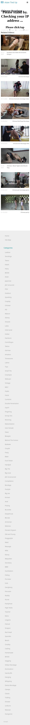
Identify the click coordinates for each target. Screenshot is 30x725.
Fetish (7, 265)
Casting (7, 649)
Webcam (8, 379)
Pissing (7, 506)
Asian (7, 277)
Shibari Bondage (11, 665)
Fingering (8, 412)
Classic (7, 694)
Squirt (7, 408)
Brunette (8, 510)
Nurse (7, 599)
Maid (6, 542)
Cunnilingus (9, 342)
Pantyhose (8, 604)
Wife (6, 551)
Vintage (7, 383)
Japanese (8, 281)
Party (7, 452)
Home (7, 236)
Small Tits (8, 371)
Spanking (8, 297)
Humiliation (9, 571)
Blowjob (8, 436)
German (8, 350)
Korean (7, 497)
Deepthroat (9, 514)
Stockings (8, 256)
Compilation (9, 481)
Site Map (8, 240)
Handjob (8, 465)
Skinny (7, 318)
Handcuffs (8, 673)
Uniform (8, 706)
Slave (7, 432)
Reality (7, 595)
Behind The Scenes (11, 440)
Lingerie (8, 620)
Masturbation (9, 424)
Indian (7, 334)
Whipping (8, 681)
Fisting (7, 575)
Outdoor (8, 293)
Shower (7, 702)
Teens (7, 260)
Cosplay (7, 301)
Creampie (8, 375)
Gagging (8, 661)
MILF (6, 387)
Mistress (8, 526)
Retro (7, 616)
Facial (7, 395)
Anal (6, 501)
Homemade (9, 653)
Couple (7, 448)
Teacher (7, 612)
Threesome (9, 358)
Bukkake (8, 444)
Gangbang (8, 587)
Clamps (7, 689)
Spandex (8, 636)
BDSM (7, 273)
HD (6, 310)
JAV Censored (9, 285)
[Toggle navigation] (27, 2)
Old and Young (10, 534)
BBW (6, 567)
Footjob (7, 489)
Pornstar (8, 579)
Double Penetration (12, 403)
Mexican (8, 710)
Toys (6, 367)
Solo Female (9, 428)
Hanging (8, 677)
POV (6, 289)
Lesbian (7, 252)
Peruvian (8, 591)
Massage (8, 546)
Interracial (8, 330)
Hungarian (8, 714)
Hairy (7, 269)
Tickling (7, 698)
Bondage (8, 485)
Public (7, 391)
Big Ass (7, 493)
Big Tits (7, 469)
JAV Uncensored (10, 477)
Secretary (8, 563)
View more (15, 42)
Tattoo (7, 346)
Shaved (7, 322)
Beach (7, 640)
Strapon (8, 628)
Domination (9, 669)
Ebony (7, 555)
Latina (7, 363)
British (7, 657)
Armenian (8, 522)
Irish (6, 583)
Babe (6, 457)
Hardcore (8, 338)
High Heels (8, 608)
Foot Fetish (9, 461)
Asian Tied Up (10, 2)
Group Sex (8, 416)
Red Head (8, 632)
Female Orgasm (10, 530)
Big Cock (8, 473)
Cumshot (8, 399)
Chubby (7, 644)
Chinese (7, 305)
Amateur (8, 354)
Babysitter (8, 559)
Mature (7, 314)
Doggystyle (9, 538)
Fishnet (7, 624)
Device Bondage (10, 685)
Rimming (8, 420)
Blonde (7, 518)
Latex (7, 326)
